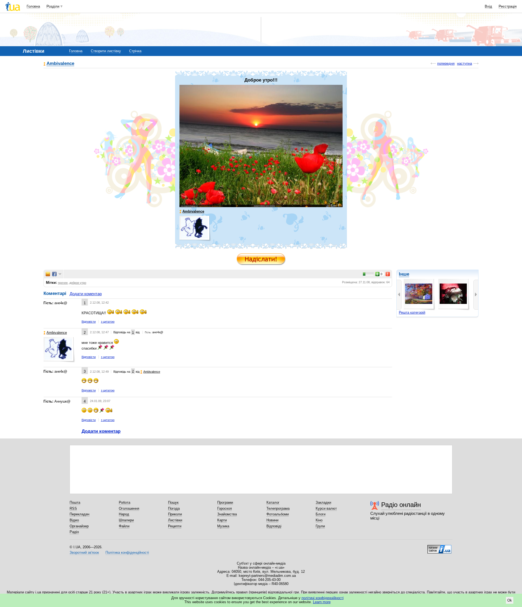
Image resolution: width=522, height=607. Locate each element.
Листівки (175, 520)
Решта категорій (412, 312)
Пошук (173, 502)
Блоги (320, 514)
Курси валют (326, 508)
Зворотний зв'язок (84, 552)
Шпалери (126, 520)
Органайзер (79, 526)
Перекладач (79, 514)
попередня (446, 63)
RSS (73, 508)
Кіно (319, 520)
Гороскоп (224, 508)
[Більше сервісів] (60, 274)
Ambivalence (60, 63)
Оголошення (129, 508)
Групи (320, 526)
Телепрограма (278, 508)
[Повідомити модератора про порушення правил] (388, 274)
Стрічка (135, 51)
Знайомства (227, 514)
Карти (222, 520)
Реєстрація (508, 6)
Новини (272, 520)
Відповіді (273, 526)
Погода (174, 508)
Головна (33, 6)
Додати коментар (86, 293)
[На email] (48, 274)
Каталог (272, 502)
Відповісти (89, 321)
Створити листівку (106, 51)
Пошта (75, 502)
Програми (225, 502)
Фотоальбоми (277, 514)
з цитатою (107, 321)
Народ (124, 514)
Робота (124, 502)
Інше (404, 274)
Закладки (323, 502)
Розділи (52, 6)
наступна (464, 63)
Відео (74, 520)
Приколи (175, 514)
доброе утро (77, 282)
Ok (509, 600)
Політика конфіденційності (127, 552)
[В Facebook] (54, 274)
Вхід (488, 6)
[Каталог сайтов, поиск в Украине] (439, 547)
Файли (124, 526)
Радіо (74, 532)
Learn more (322, 602)
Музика (223, 526)
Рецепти (174, 526)
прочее (63, 282)
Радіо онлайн (401, 504)
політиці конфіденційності (323, 598)
